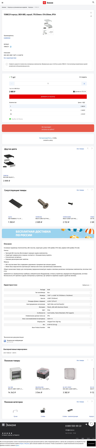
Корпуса (30, 7)
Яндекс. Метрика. (25, 443)
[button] (48, 24)
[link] (68, 290)
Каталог (4, 7)
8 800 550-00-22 (73, 426)
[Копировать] (10, 46)
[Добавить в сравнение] (91, 16)
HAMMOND (7, 38)
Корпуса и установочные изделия (17, 7)
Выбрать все (86, 285)
